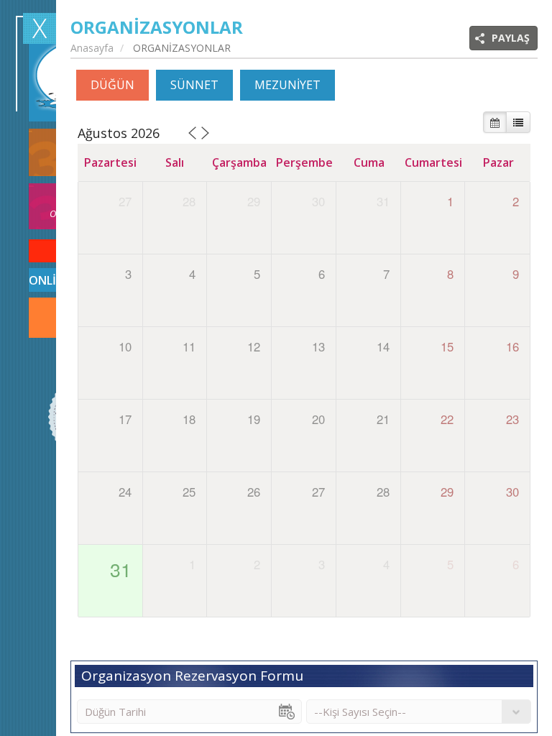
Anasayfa (92, 48)
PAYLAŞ (511, 38)
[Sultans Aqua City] (39, 28)
